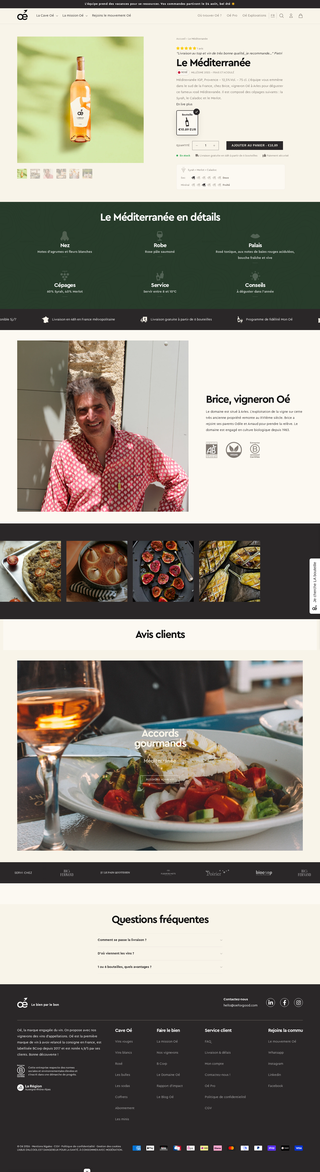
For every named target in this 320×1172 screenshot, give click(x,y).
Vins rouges (124, 1041)
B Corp (162, 1063)
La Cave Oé (45, 15)
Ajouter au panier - (255, 145)
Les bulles (122, 1074)
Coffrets (121, 1097)
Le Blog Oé (165, 1097)
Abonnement (125, 1108)
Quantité (183, 145)
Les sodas (122, 1086)
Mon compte (214, 1063)
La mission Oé (73, 15)
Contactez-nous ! (218, 1074)
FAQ (208, 1041)
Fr (273, 15)
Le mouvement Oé (282, 1041)
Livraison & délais (218, 1052)
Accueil (180, 38)
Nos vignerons (167, 1052)
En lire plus (184, 104)
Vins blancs (123, 1052)
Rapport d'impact (170, 1086)
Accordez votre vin (160, 779)
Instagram (275, 1063)
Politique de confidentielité (225, 1097)
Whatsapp (276, 1052)
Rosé (119, 1063)
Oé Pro (210, 1086)
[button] (47, 16)
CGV (208, 1108)
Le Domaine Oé (168, 1074)
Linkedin (274, 1074)
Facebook (275, 1086)
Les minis (122, 1119)
